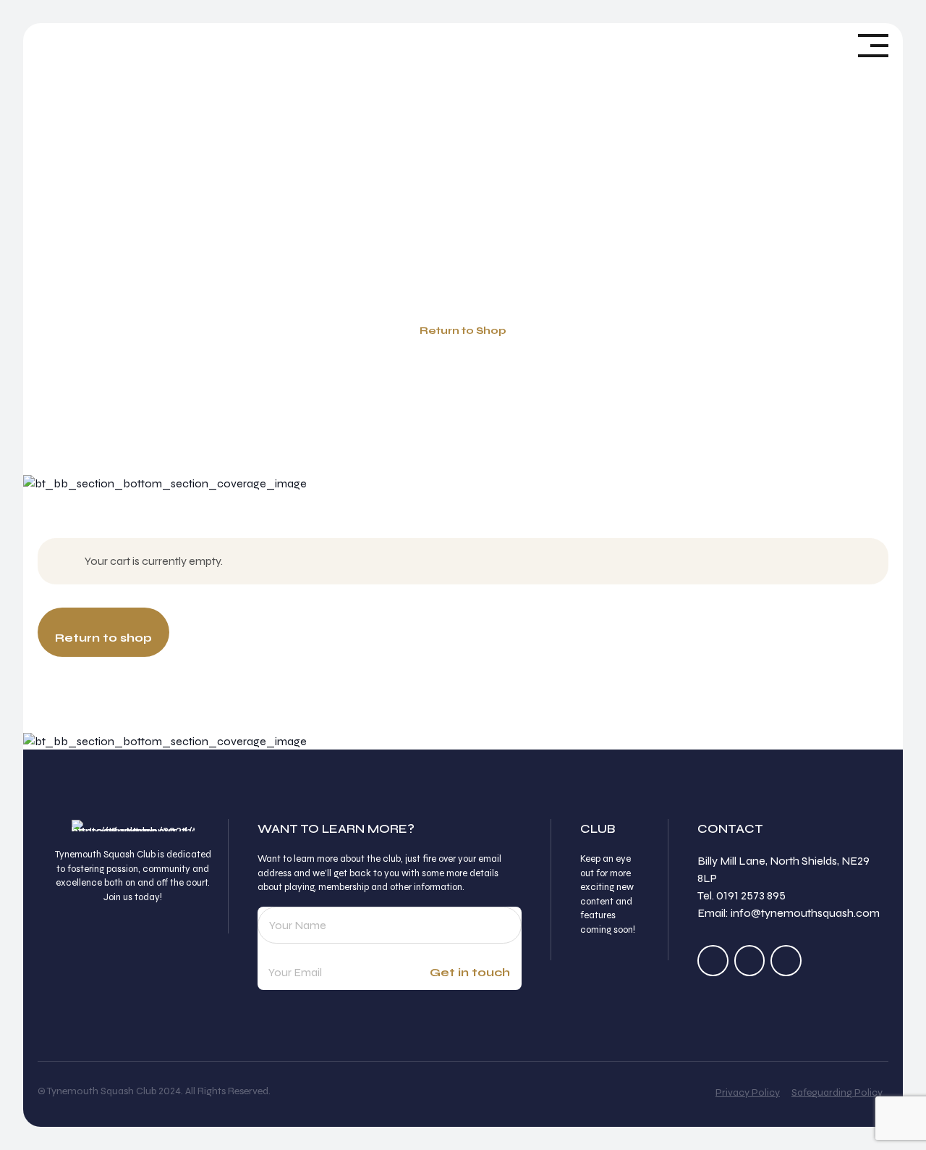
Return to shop (103, 638)
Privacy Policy (747, 1092)
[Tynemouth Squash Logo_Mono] (133, 825)
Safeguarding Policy (837, 1092)
